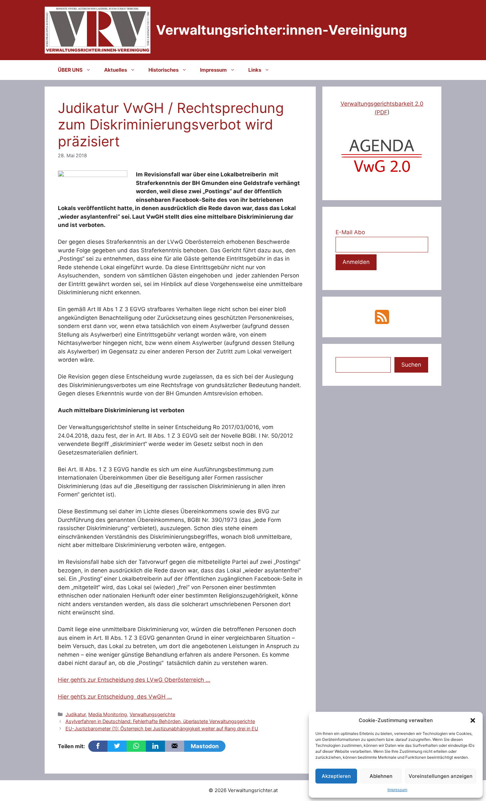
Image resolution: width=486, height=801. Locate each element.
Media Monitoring (107, 714)
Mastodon (205, 746)
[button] (472, 720)
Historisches (163, 70)
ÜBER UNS (70, 70)
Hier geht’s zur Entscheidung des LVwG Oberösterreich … (134, 679)
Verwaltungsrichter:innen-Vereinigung (281, 30)
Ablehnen (381, 776)
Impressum (397, 789)
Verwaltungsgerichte (152, 714)
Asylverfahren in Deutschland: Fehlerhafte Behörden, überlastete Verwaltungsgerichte (160, 721)
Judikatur (75, 714)
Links (254, 70)
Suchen (411, 364)
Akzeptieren (336, 776)
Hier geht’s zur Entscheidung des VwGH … (115, 696)
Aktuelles (115, 70)
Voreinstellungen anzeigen (440, 776)
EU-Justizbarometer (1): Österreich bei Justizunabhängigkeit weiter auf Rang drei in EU (161, 728)
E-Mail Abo (350, 232)
